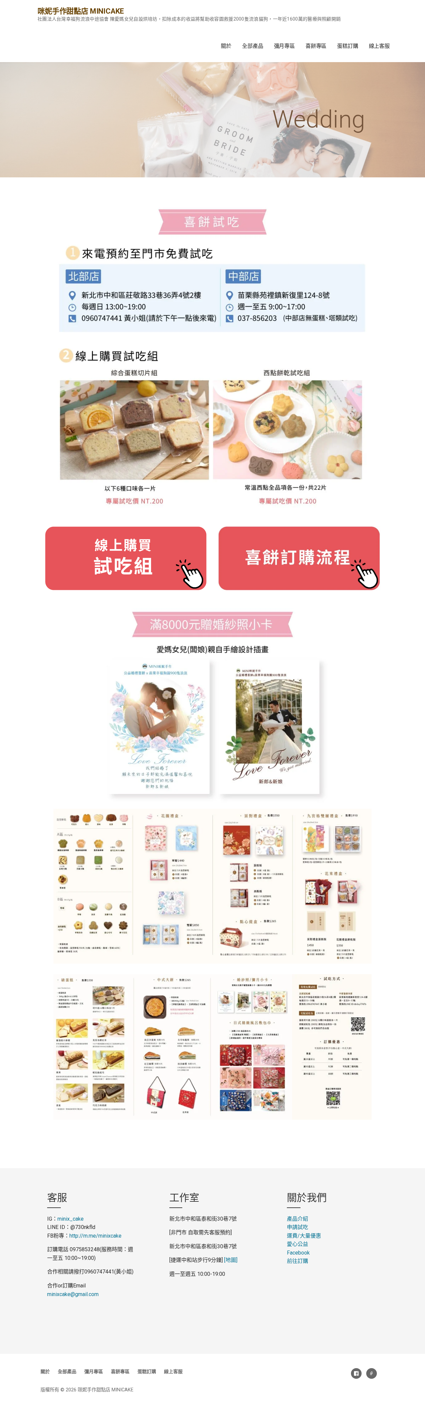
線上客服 (379, 46)
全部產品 (252, 46)
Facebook (298, 1253)
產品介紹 (297, 1219)
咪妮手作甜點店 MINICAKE (81, 11)
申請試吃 (297, 1227)
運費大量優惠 (304, 1236)
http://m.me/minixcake (95, 1236)
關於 (226, 46)
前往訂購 (297, 1261)
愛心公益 (297, 1244)
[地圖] (230, 1260)
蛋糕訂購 (347, 46)
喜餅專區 (315, 46)
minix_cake (70, 1219)
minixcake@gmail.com (73, 1294)
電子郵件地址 (371, 1373)
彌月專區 (284, 46)
